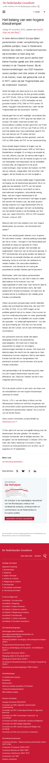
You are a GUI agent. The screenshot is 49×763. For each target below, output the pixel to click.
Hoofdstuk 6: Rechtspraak (12, 615)
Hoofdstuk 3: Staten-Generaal (13, 606)
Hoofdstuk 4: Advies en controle (14, 609)
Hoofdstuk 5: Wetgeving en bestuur (15, 612)
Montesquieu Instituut (29, 6)
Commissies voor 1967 (10, 756)
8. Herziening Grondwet (11, 590)
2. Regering (6, 573)
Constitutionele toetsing (11, 677)
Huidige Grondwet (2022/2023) (14, 702)
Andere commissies (9, 759)
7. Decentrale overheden (11, 587)
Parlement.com (8, 422)
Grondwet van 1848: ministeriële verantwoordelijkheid (22, 721)
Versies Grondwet (9, 698)
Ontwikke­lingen (8, 673)
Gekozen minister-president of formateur (17, 686)
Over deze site (26, 556)
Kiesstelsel (6, 680)
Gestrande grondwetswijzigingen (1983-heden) (20, 667)
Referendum (7, 683)
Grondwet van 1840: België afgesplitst (16, 724)
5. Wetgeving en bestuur (11, 581)
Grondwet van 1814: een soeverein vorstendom (20, 732)
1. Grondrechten (8, 570)
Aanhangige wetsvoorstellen (13, 631)
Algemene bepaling (9, 567)
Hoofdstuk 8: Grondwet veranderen (15, 621)
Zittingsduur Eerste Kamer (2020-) (15, 659)
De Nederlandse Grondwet (18, 3)
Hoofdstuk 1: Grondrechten (12, 600)
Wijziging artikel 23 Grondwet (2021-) (16, 656)
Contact (38, 556)
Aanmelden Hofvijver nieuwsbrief (19, 518)
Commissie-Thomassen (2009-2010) (16, 747)
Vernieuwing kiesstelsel (12, 462)
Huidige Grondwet (9, 563)
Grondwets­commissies (11, 738)
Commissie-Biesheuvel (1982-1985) (15, 750)
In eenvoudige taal (9, 597)
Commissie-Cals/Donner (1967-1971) (16, 753)
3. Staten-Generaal (9, 576)
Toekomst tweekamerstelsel (12, 689)
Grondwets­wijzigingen (11, 628)
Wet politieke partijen (10, 692)
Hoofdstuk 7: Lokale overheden (14, 618)
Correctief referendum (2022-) (13, 653)
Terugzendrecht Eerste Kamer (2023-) (16, 645)
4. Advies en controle (10, 579)
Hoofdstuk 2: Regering (10, 603)
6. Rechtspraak (8, 584)
